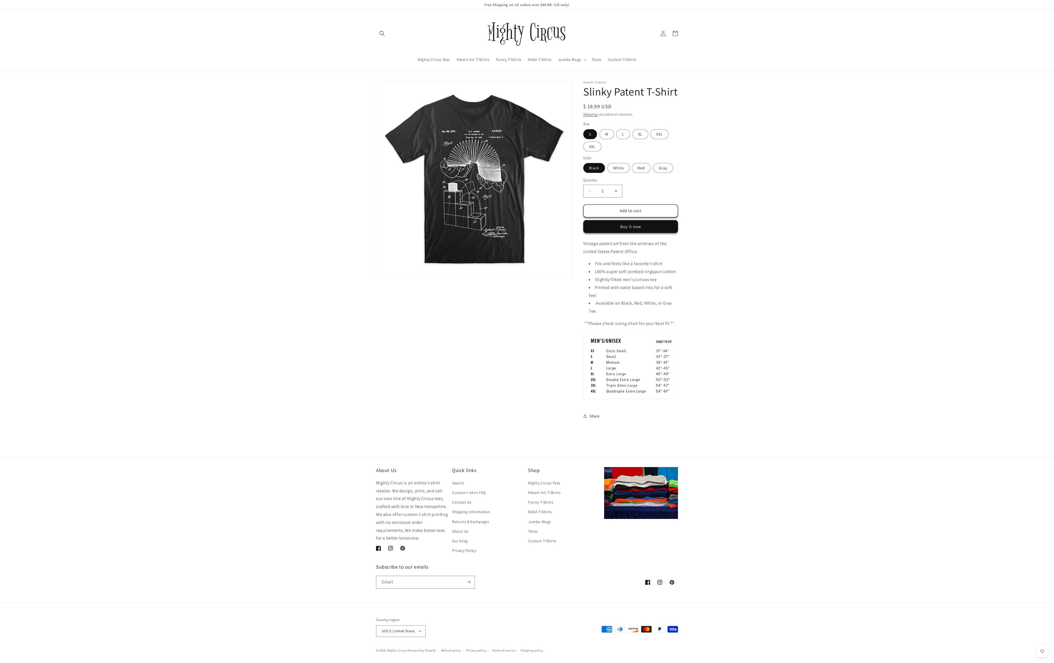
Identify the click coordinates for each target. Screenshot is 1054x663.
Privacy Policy (464, 550)
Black (594, 167)
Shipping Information (471, 511)
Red (641, 167)
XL (640, 134)
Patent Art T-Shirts (544, 492)
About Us (460, 531)
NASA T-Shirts (540, 511)
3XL (592, 146)
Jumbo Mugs (539, 521)
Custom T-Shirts (542, 540)
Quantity (590, 180)
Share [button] (595, 416)
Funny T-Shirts (540, 502)
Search (458, 483)
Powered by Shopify (422, 650)
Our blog (460, 540)
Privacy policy (476, 650)
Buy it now (630, 226)
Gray (663, 167)
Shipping (590, 114)
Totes (533, 531)
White (618, 167)
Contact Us (462, 502)
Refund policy (451, 650)
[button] (382, 33)
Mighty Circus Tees (544, 483)
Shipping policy (531, 650)
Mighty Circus (397, 650)
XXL (659, 134)
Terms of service (503, 650)
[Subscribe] (468, 581)
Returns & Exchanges (470, 521)
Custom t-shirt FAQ (469, 492)
